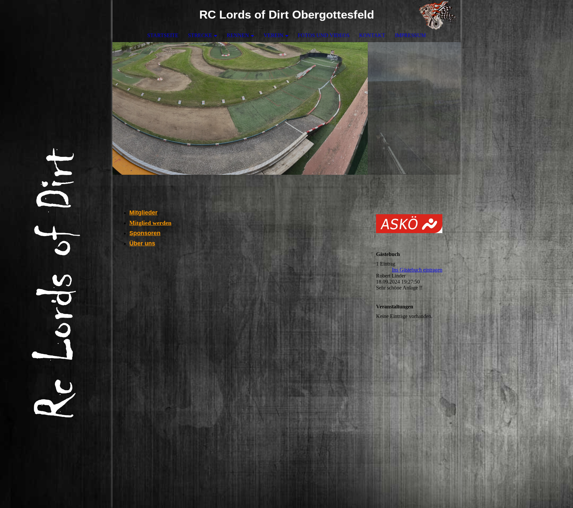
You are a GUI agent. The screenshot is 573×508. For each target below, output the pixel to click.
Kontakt (372, 35)
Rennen (238, 35)
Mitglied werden (150, 223)
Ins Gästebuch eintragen (417, 270)
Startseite (162, 35)
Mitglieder (143, 212)
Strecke (200, 35)
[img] (436, 15)
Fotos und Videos (324, 35)
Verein (274, 35)
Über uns (142, 243)
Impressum (410, 35)
